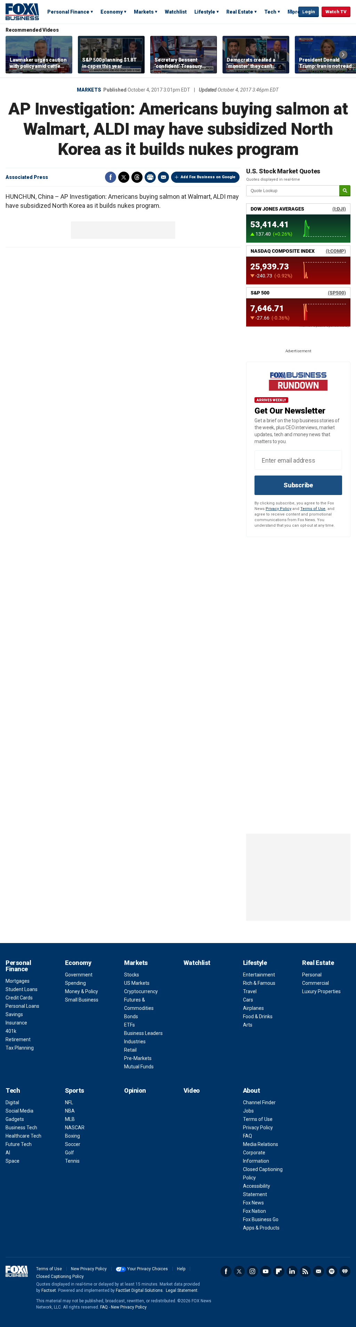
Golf (69, 1152)
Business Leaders (143, 1033)
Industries (135, 1041)
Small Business (81, 1000)
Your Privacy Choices (147, 1268)
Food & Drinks (258, 1016)
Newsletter (318, 1271)
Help (181, 1268)
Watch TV (336, 11)
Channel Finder (259, 1102)
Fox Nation (254, 1211)
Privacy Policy (278, 509)
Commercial (315, 983)
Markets (144, 12)
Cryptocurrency (141, 991)
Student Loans (22, 989)
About (251, 1090)
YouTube (265, 1271)
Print (150, 177)
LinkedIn (292, 1271)
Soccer (72, 1144)
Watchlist (176, 12)
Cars (248, 1000)
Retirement (18, 1039)
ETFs (129, 1025)
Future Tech (19, 1144)
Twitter (123, 177)
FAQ (247, 1136)
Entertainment (259, 974)
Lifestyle (204, 12)
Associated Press (27, 177)
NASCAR (74, 1127)
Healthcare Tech (23, 1136)
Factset (48, 1290)
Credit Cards (19, 997)
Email (163, 177)
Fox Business (22, 11)
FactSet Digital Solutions (139, 1290)
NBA (70, 1111)
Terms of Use (312, 509)
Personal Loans (22, 1006)
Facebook (110, 177)
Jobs (248, 1111)
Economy (111, 12)
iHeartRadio (344, 1271)
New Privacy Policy (89, 1268)
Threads (137, 177)
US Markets (136, 983)
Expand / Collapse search (291, 12)
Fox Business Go (260, 1219)
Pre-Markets (138, 1058)
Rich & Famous (259, 983)
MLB (70, 1119)
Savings (14, 1014)
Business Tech (21, 1127)
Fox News (253, 1203)
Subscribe (298, 485)
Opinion (135, 1090)
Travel (250, 991)
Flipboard (278, 1271)
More (294, 12)
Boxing (72, 1136)
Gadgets (15, 1119)
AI (8, 1152)
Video (192, 1090)
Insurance (16, 1023)
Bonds (131, 1016)
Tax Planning (20, 1048)
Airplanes (253, 1008)
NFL (69, 1102)
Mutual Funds (139, 1066)
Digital (12, 1102)
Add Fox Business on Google (208, 177)
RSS (305, 1271)
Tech (270, 12)
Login (308, 11)
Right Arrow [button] (343, 54)
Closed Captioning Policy (60, 1276)
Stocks (131, 974)
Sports (74, 1090)
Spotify (331, 1271)
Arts (247, 1025)
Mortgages (18, 981)
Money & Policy (81, 991)
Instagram (252, 1271)
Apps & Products (261, 1228)
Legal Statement (181, 1290)
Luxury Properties (321, 991)
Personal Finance (68, 12)
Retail (130, 1050)
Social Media (19, 1111)
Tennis (72, 1161)
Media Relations (260, 1144)
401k (11, 1031)
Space (12, 1161)
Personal (312, 974)
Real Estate (239, 12)
